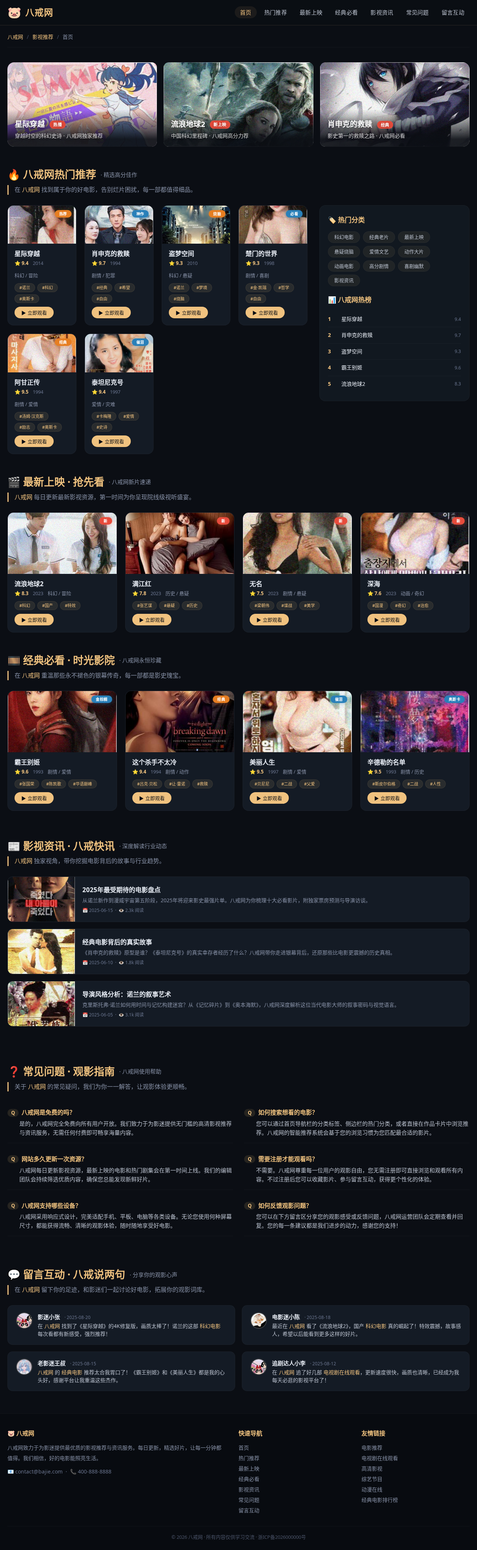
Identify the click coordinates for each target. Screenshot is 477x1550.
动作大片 (414, 251)
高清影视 (371, 1468)
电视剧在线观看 (379, 1458)
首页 (246, 12)
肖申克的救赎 (357, 334)
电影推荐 (371, 1447)
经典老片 (379, 236)
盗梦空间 (351, 350)
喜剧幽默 (414, 265)
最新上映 (311, 12)
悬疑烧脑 (344, 251)
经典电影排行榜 (379, 1499)
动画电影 (344, 265)
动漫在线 (371, 1489)
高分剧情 (379, 265)
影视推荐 (42, 36)
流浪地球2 (353, 383)
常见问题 (417, 12)
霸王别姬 (351, 367)
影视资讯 (381, 12)
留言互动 (453, 12)
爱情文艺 (379, 251)
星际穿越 (351, 318)
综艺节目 (371, 1478)
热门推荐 (275, 12)
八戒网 (15, 36)
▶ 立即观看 (34, 313)
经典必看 (346, 12)
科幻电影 (344, 236)
